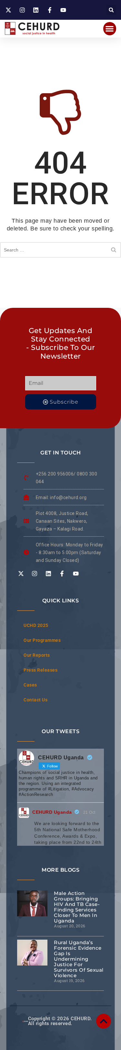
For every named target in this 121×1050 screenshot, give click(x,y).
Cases (30, 684)
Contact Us (35, 699)
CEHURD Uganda (52, 812)
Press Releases (40, 670)
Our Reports (37, 655)
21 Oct (89, 812)
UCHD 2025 (36, 625)
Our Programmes (42, 640)
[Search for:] (60, 250)
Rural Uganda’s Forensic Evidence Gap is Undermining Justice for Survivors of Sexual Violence (79, 958)
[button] (111, 10)
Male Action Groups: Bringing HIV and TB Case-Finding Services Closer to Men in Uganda (77, 907)
